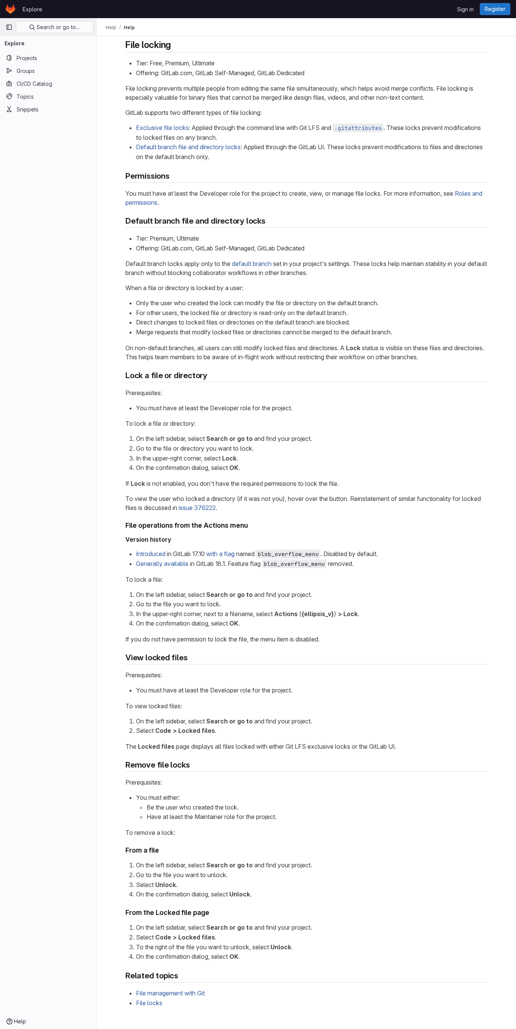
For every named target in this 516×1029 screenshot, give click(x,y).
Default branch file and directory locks (188, 147)
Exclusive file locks (162, 127)
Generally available (162, 563)
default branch (252, 263)
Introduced (150, 554)
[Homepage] (10, 9)
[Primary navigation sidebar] (9, 27)
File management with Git (170, 993)
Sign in (465, 9)
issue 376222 (197, 507)
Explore (32, 9)
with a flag (220, 554)
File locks (149, 1003)
